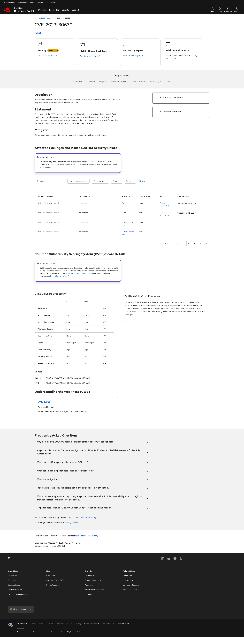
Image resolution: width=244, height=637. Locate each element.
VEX (37, 33)
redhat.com (127, 575)
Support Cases (14, 585)
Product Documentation (18, 594)
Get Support (51, 2)
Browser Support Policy (94, 580)
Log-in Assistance (53, 585)
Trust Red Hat (90, 575)
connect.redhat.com (131, 585)
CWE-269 (43, 401)
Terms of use (37, 632)
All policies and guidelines (54, 632)
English (219, 11)
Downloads (22, 2)
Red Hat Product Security (86, 535)
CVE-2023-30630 (63, 18)
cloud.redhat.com (130, 589)
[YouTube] (168, 559)
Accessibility (89, 585)
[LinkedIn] (162, 559)
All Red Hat (228, 11)
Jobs (33, 624)
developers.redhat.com (132, 580)
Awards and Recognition (94, 589)
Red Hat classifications (59, 276)
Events (40, 624)
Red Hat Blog (76, 624)
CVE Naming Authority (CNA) (78, 273)
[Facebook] (175, 559)
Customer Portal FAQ (54, 580)
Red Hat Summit (123, 624)
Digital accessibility (74, 632)
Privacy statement (23, 632)
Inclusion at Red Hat (91, 624)
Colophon (89, 594)
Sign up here (73, 522)
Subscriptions (9, 2)
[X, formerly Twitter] (181, 559)
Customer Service (15, 589)
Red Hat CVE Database (43, 18)
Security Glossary (88, 517)
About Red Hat (22, 624)
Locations (49, 624)
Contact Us (50, 575)
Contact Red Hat (62, 624)
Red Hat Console (36, 2)
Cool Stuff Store (108, 624)
